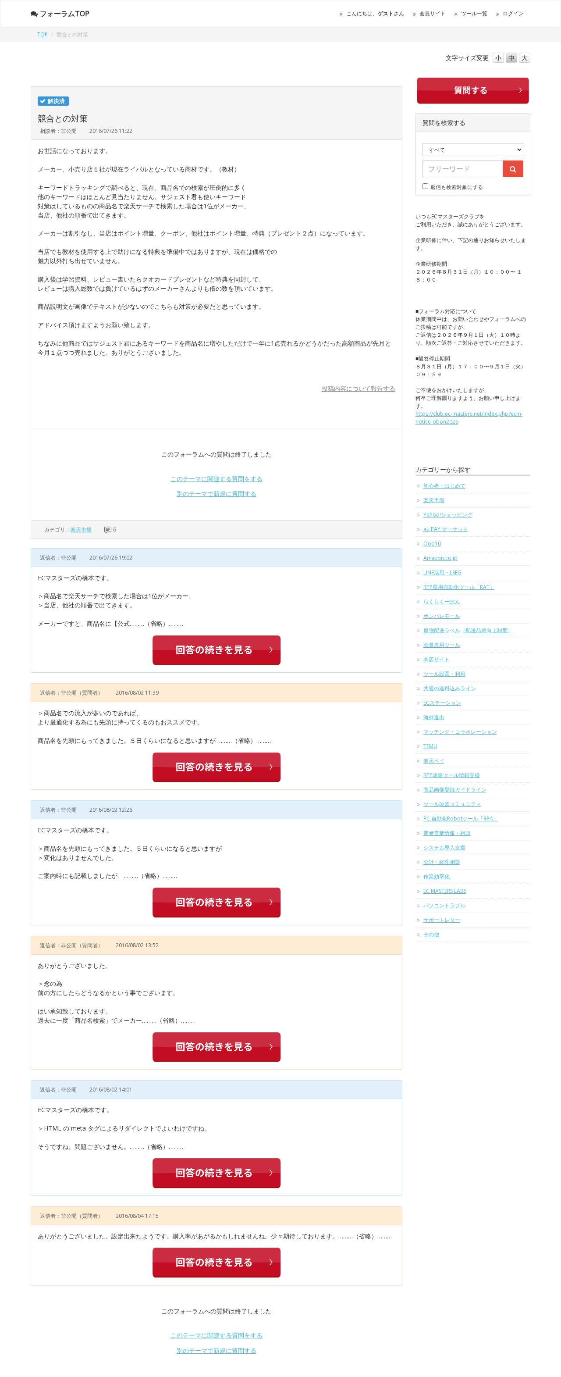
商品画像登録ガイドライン (454, 789)
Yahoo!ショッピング (447, 514)
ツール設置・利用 (444, 674)
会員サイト (432, 13)
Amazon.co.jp (440, 558)
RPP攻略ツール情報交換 (451, 775)
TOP (42, 34)
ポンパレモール (441, 616)
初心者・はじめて (444, 485)
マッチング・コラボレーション (460, 731)
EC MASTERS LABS (444, 891)
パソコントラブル (444, 905)
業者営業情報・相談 (447, 833)
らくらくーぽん (441, 601)
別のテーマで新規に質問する (216, 493)
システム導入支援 (444, 847)
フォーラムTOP (64, 13)
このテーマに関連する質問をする (216, 478)
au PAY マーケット (445, 529)
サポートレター (441, 920)
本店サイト (436, 659)
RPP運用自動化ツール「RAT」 (459, 587)
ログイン (513, 13)
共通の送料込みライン (449, 688)
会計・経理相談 (441, 862)
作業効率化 (436, 876)
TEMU (430, 746)
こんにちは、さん (375, 13)
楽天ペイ (433, 760)
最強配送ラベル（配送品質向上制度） (468, 630)
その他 (431, 934)
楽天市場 (81, 529)
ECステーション (442, 702)
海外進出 (433, 717)
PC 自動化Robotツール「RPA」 (460, 818)
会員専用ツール (441, 645)
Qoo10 (432, 543)
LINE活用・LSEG (442, 572)
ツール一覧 (474, 13)
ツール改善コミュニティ (452, 804)
